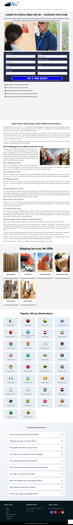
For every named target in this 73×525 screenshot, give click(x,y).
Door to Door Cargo (28, 9)
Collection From (9, 54)
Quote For (8, 65)
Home (12, 9)
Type (7, 59)
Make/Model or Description (43, 59)
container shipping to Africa (11, 137)
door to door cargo (13, 202)
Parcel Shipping (47, 9)
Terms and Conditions (11, 514)
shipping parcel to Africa (20, 127)
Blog (7, 512)
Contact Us (8, 518)
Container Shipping (57, 9)
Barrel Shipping (38, 9)
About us (8, 510)
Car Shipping (18, 9)
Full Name (40, 65)
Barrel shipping (11, 176)
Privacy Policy (9, 516)
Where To (40, 54)
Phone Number (9, 71)
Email (39, 71)
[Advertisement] (47, 3)
